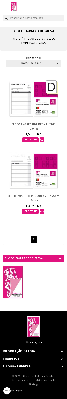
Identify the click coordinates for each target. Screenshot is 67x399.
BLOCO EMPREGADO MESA (24, 258)
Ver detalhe (30, 139)
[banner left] (13, 281)
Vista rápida (42, 139)
